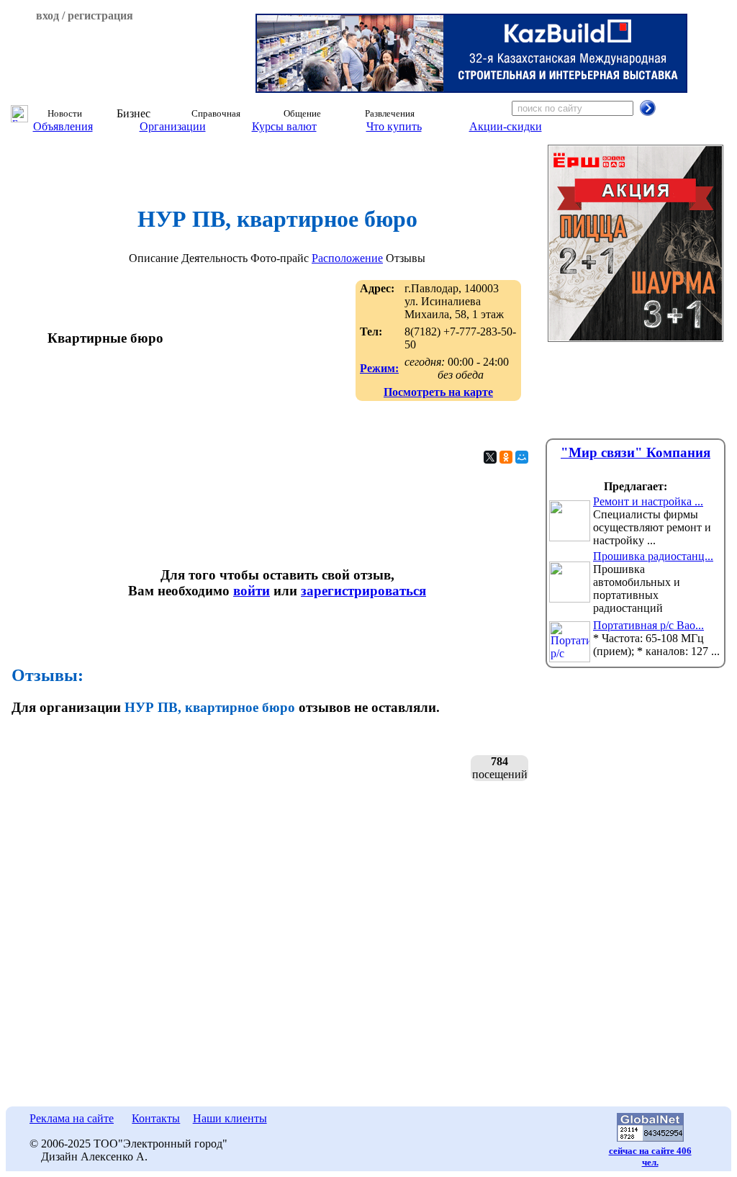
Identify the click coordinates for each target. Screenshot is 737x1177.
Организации (173, 126)
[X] (490, 457)
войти (251, 590)
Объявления (63, 126)
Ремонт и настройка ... (648, 501)
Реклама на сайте (72, 1118)
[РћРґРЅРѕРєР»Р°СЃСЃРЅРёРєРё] (505, 457)
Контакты (156, 1118)
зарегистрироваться (363, 590)
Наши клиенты (230, 1118)
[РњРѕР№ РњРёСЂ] (521, 457)
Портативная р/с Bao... (648, 625)
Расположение (347, 258)
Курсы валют (284, 126)
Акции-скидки (505, 126)
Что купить (394, 126)
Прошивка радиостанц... (653, 556)
